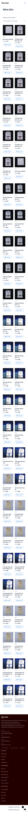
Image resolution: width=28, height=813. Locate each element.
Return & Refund (4, 777)
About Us (3, 768)
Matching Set (4, 753)
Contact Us (3, 801)
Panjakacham (4, 762)
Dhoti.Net (5, 3)
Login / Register (4, 789)
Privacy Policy (4, 780)
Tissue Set (3, 756)
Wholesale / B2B (4, 771)
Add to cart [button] (7, 44)
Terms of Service (4, 783)
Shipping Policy (4, 774)
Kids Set (3, 759)
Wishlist (3, 798)
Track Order (3, 795)
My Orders (3, 792)
